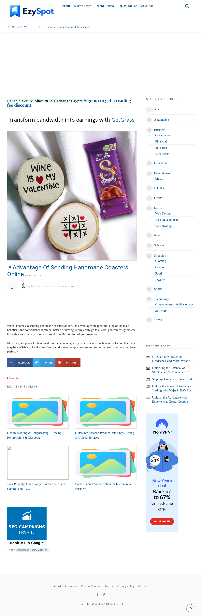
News (157, 235)
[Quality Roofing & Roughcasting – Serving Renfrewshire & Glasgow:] (37, 411)
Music (159, 178)
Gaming (159, 187)
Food (158, 273)
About (66, 5)
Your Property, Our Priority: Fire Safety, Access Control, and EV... (36, 486)
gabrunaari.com (33, 275)
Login (171, 6)
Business (64, 286)
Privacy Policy (125, 586)
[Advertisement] (101, 69)
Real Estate (162, 154)
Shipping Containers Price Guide (172, 379)
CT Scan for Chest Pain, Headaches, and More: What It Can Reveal (171, 359)
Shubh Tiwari (34, 286)
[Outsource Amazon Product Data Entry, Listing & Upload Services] (106, 411)
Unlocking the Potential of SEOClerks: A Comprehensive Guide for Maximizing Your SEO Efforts (173, 370)
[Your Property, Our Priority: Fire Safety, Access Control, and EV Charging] (37, 463)
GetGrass (123, 119)
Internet (159, 208)
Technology (161, 299)
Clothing (160, 261)
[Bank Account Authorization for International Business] (106, 463)
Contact (143, 586)
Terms (109, 586)
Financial (161, 141)
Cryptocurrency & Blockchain (174, 304)
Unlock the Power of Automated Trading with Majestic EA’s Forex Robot (173, 388)
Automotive (161, 119)
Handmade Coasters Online (32, 550)
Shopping (160, 255)
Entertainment (162, 173)
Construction (163, 135)
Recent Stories (104, 5)
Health (158, 198)
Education (160, 163)
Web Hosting (163, 226)
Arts (156, 109)
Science (159, 245)
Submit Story (82, 5)
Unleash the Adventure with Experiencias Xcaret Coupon (170, 399)
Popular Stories (127, 5)
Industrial (161, 147)
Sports (158, 288)
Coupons (160, 267)
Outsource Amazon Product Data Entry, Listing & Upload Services (104, 435)
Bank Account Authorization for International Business (103, 486)
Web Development (167, 219)
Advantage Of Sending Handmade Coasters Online (67, 270)
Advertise (147, 5)
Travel (158, 319)
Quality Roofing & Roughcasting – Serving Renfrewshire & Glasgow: (34, 435)
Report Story (15, 378)
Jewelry (160, 279)
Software (160, 310)
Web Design (163, 213)
